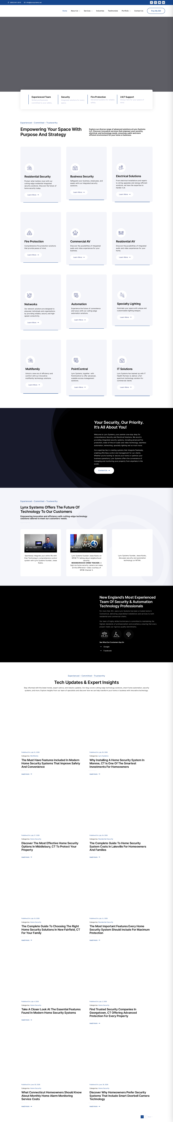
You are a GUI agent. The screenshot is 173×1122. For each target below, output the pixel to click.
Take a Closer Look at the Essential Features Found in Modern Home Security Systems (51, 1011)
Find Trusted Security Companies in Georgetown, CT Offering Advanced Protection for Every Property (113, 1013)
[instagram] (155, 2)
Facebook (108, 651)
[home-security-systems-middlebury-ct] (52, 782)
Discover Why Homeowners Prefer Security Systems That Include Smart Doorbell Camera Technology (119, 1096)
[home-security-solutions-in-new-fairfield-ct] (52, 865)
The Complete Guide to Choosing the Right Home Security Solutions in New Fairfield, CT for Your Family (50, 929)
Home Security (35, 839)
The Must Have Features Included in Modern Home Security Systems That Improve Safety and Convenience (50, 763)
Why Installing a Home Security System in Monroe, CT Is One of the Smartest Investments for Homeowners (117, 763)
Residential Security (105, 839)
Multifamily (34, 756)
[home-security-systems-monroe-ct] (121, 699)
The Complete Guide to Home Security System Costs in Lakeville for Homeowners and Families (118, 846)
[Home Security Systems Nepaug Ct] (121, 865)
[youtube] (159, 2)
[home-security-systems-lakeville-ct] (121, 782)
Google (106, 647)
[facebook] (151, 2)
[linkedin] (163, 2)
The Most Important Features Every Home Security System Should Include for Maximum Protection (120, 929)
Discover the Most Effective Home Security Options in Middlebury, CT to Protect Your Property (49, 846)
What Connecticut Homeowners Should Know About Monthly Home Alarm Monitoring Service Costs (51, 1096)
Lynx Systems (103, 756)
